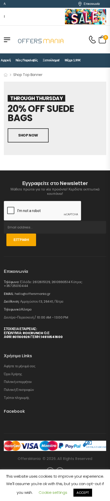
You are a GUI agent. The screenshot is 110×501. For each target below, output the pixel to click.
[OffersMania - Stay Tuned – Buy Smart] (41, 39)
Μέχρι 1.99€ (73, 60)
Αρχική (5, 60)
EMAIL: (9, 293)
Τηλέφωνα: (11, 282)
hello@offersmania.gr (32, 293)
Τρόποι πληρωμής (16, 398)
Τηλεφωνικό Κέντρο (17, 309)
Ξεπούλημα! (51, 60)
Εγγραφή (21, 239)
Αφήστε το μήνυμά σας (19, 366)
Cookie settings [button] (53, 492)
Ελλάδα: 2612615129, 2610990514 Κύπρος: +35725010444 (43, 284)
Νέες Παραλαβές (27, 60)
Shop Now (28, 135)
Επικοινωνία (92, 4)
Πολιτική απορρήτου (18, 382)
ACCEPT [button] (82, 492)
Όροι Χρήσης (13, 374)
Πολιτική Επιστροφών (19, 390)
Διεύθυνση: (11, 301)
